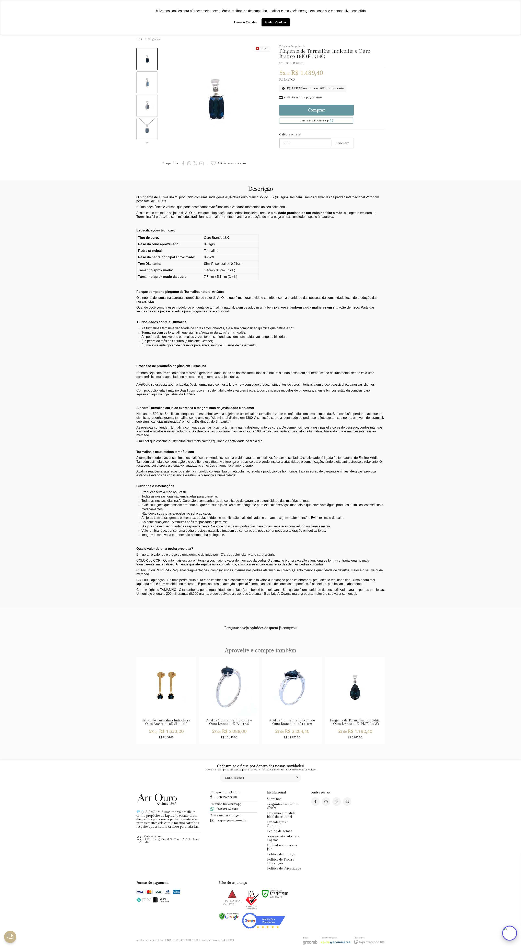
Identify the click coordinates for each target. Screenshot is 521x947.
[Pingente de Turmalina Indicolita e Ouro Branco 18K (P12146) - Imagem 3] (147, 106)
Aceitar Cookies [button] (276, 22)
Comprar (316, 110)
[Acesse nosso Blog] (347, 801)
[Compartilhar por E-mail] (201, 163)
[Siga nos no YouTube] (326, 801)
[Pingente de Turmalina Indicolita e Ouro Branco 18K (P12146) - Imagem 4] (147, 129)
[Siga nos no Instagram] (336, 801)
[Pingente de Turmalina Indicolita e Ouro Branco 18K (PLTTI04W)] (354, 700)
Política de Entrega (281, 854)
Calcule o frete (289, 134)
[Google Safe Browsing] (229, 916)
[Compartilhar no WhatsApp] (189, 163)
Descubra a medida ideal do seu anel (281, 815)
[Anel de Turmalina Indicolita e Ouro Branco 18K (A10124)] (229, 700)
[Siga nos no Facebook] (315, 801)
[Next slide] (147, 143)
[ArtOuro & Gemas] (156, 799)
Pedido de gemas (279, 831)
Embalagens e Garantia (277, 824)
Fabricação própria (292, 46)
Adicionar (174, 712)
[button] (147, 59)
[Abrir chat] (509, 933)
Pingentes (154, 39)
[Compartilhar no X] (195, 163)
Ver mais (229, 712)
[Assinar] (297, 778)
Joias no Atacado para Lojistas (283, 838)
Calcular (342, 143)
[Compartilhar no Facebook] (183, 163)
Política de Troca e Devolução (280, 861)
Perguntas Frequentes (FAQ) (283, 806)
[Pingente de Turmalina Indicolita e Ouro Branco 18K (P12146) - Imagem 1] (147, 59)
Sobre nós (274, 799)
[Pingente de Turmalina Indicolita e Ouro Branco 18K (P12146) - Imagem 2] (147, 82)
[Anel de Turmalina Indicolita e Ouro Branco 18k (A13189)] (292, 700)
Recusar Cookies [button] (245, 22)
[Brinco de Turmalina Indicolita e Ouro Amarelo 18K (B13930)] (166, 700)
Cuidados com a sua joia (282, 847)
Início (139, 39)
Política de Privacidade (284, 869)
